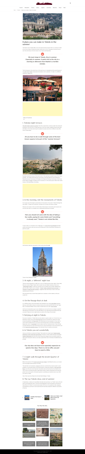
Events (37, 7)
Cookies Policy (45, 452)
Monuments (27, 7)
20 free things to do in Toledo (28, 425)
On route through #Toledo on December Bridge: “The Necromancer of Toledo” (42, 424)
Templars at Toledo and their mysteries (31, 289)
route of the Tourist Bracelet (51, 225)
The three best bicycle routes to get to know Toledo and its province (42, 443)
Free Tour (41, 225)
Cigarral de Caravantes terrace (31, 327)
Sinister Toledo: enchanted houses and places (49, 288)
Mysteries (55, 7)
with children (54, 303)
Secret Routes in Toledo (56, 424)
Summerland (34, 324)
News (65, 7)
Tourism (21, 7)
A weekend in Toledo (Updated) (56, 444)
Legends (42, 7)
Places (60, 7)
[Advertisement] (42, 109)
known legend (54, 306)
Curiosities (49, 7)
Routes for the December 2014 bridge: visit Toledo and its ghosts (29, 443)
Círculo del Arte (38, 319)
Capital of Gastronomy (27, 336)
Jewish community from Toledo (40, 362)
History (32, 7)
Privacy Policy (39, 452)
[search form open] (70, 3)
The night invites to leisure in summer (30, 125)
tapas (31, 180)
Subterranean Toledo (27, 286)
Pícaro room (35, 321)
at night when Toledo (27, 71)
